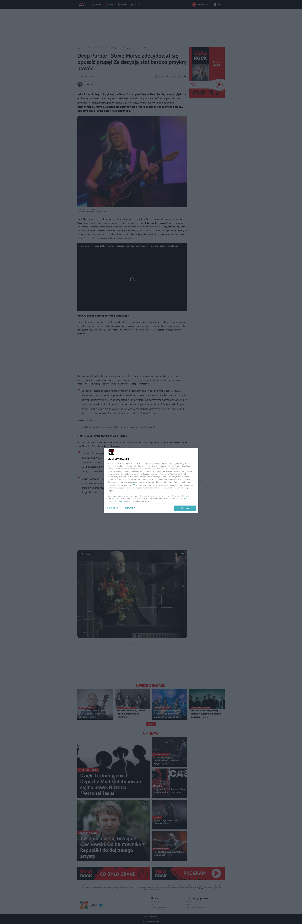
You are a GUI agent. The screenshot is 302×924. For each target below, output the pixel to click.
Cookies (121, 501)
